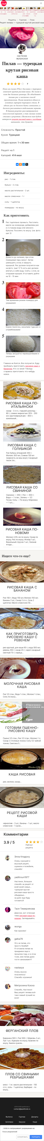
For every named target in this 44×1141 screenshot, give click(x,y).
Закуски (22, 1122)
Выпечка (9, 1117)
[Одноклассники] (20, 164)
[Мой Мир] (23, 164)
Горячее (22, 1117)
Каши (35, 1122)
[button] (41, 3)
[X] (26, 164)
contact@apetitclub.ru (22, 1109)
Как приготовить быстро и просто (4, 3)
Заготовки (9, 1122)
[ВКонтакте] (17, 164)
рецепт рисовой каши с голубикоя (26, 119)
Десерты (34, 1117)
